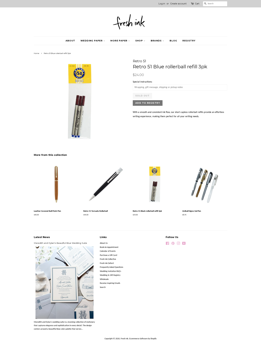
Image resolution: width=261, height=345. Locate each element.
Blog (173, 40)
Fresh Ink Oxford (107, 263)
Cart (197, 3)
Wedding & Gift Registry (110, 275)
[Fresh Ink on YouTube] (184, 244)
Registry (188, 40)
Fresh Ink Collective (108, 259)
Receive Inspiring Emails (110, 283)
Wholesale (104, 279)
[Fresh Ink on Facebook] (167, 244)
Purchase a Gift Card (108, 255)
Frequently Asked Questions (111, 267)
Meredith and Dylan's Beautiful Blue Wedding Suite (60, 243)
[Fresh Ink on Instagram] (178, 244)
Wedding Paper (92, 40)
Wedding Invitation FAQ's (110, 271)
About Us (104, 243)
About (70, 40)
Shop (139, 40)
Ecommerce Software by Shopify (142, 339)
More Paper (119, 40)
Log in (161, 3)
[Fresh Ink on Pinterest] (173, 244)
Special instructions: (142, 82)
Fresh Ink (124, 339)
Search (103, 287)
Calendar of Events (108, 251)
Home (36, 53)
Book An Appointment (109, 247)
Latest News (42, 237)
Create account (178, 3)
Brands (157, 40)
